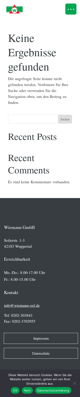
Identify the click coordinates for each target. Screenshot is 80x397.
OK (15, 390)
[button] (70, 9)
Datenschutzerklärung (53, 390)
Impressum (41, 338)
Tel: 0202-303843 (18, 315)
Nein (27, 390)
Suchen (65, 119)
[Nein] (74, 383)
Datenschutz (41, 353)
